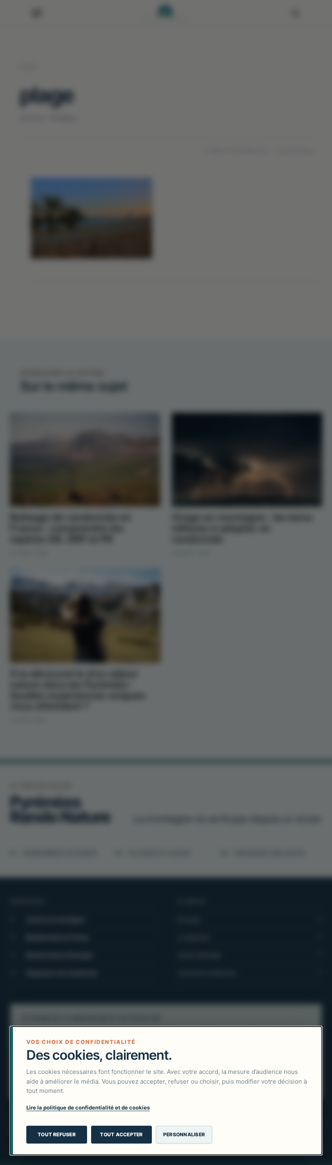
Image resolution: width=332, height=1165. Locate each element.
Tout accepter (121, 1134)
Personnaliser (184, 1134)
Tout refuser (57, 1134)
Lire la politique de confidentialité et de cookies (88, 1107)
